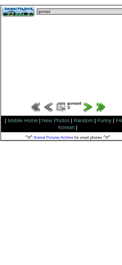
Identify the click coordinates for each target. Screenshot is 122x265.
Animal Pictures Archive (53, 137)
